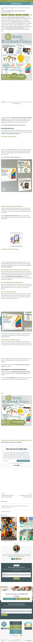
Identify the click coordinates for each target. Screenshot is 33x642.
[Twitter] (19, 559)
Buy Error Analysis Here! (16, 246)
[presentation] (9, 528)
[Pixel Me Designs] (30, 640)
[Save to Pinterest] (1, 322)
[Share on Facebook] (1, 318)
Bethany (3, 12)
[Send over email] (1, 324)
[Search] (21, 635)
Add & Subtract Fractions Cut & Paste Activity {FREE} (25, 496)
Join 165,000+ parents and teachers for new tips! (16, 1)
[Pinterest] (16, 559)
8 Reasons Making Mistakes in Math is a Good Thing (14, 125)
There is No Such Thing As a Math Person (12, 157)
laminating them (12, 377)
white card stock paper (21, 373)
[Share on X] (1, 320)
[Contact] (21, 559)
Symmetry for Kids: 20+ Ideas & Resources (25, 540)
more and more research (17, 21)
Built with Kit (16, 465)
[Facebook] (12, 559)
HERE (23, 556)
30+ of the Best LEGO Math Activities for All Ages (7, 540)
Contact (12, 640)
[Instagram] (14, 559)
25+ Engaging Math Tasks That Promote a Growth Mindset (7, 496)
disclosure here (17, 103)
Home (9, 640)
